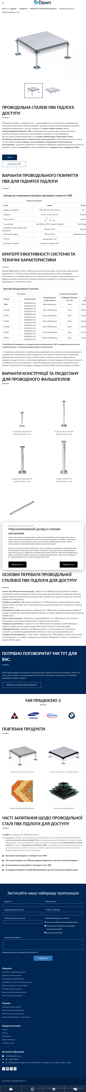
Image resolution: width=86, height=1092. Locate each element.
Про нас (5, 1033)
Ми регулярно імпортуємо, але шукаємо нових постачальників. (60, 927)
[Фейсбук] (3, 1068)
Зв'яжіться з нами (8, 1043)
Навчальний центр (8, 1040)
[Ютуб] (15, 1068)
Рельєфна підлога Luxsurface (12, 989)
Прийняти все (68, 564)
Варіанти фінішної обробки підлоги (14, 992)
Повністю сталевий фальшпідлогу (14, 972)
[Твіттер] (11, 1068)
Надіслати (43, 958)
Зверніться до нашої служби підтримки (21, 685)
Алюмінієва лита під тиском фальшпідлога (17, 982)
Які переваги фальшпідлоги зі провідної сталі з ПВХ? (26, 856)
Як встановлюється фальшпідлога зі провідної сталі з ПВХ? (28, 865)
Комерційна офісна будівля (11, 1007)
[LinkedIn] (7, 1068)
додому (5, 1029)
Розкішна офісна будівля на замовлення (16, 1017)
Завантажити (6, 1036)
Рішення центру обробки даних (13, 1010)
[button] (3, 716)
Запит (9, 157)
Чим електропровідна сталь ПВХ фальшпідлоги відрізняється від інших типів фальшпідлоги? (41, 860)
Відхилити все (17, 564)
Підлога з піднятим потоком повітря (14, 985)
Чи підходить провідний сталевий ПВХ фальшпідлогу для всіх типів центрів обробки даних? (41, 870)
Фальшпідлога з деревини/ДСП (13, 979)
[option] (33, 90)
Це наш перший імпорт (54, 933)
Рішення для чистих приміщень (13, 1014)
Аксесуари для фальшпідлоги (12, 996)
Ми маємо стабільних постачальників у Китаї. (62, 922)
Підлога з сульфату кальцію (11, 975)
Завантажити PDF (14, 164)
